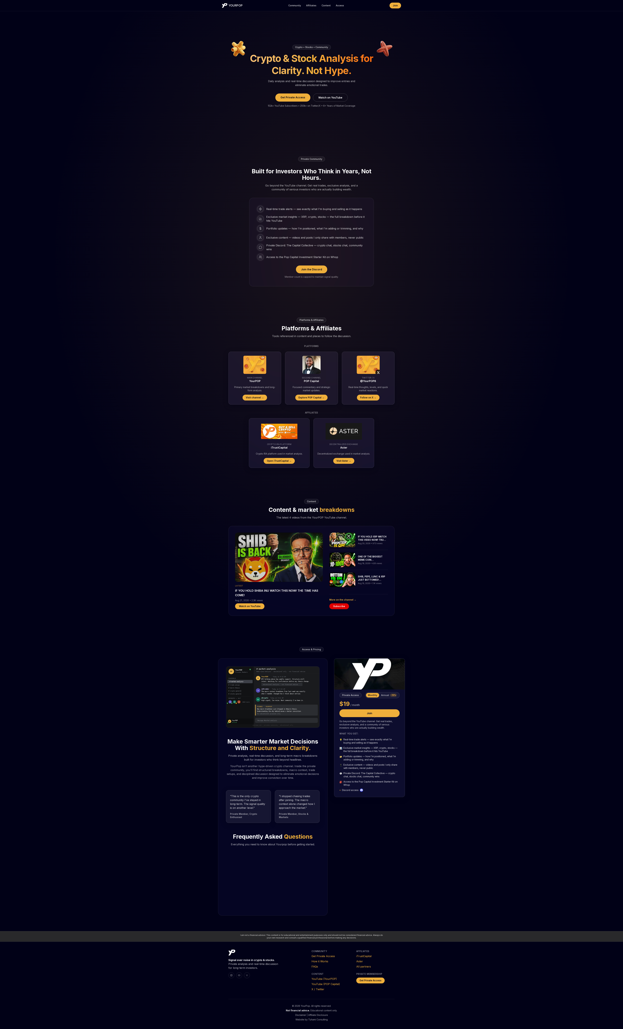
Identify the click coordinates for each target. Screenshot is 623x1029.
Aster (359, 961)
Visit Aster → (343, 460)
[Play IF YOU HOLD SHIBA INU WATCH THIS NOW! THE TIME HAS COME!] (279, 557)
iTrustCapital (364, 956)
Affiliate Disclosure (318, 1015)
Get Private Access (293, 97)
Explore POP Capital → (311, 397)
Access (340, 5)
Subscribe (339, 606)
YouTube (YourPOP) (324, 978)
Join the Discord (311, 269)
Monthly (372, 695)
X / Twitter (318, 989)
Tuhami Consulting (318, 1019)
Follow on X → (368, 397)
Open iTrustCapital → (279, 460)
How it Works (320, 961)
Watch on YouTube (330, 97)
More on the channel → (342, 599)
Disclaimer (300, 1015)
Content (326, 5)
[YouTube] (239, 975)
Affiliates (311, 5)
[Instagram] (231, 975)
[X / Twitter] (247, 975)
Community (294, 5)
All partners (363, 966)
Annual (388, 695)
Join (395, 5)
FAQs (315, 966)
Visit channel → (255, 397)
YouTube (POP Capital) (326, 984)
